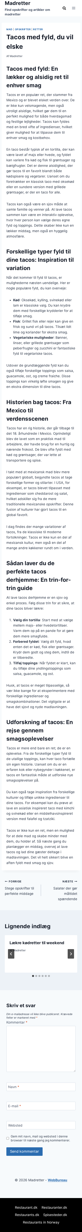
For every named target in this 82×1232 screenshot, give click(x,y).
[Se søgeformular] (64, 8)
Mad (9, 29)
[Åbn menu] (73, 8)
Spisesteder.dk (55, 1215)
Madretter (16, 56)
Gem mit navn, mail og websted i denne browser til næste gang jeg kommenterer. (40, 1138)
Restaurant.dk (26, 1207)
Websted (15, 1125)
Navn (13, 1087)
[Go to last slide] (11, 954)
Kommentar (16, 1022)
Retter (38, 29)
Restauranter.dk (54, 1207)
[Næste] (71, 954)
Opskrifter (23, 29)
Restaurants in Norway (41, 1222)
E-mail (14, 1106)
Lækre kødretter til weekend (37, 942)
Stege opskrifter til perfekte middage (19, 888)
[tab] (33, 976)
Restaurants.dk (27, 1215)
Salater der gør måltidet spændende (65, 890)
